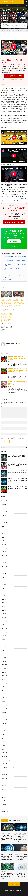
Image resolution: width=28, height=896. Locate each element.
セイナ (3, 756)
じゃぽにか (20, 25)
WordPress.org (5, 811)
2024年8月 (4, 573)
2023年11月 (4, 606)
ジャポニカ (9, 26)
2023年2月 (4, 639)
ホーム (2, 5)
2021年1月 (4, 730)
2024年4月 (4, 588)
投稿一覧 (19, 343)
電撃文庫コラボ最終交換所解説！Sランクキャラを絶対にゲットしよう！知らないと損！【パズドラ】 (17, 358)
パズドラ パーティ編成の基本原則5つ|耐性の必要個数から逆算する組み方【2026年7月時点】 (20, 857)
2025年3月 (4, 548)
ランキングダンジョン (6, 767)
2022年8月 (4, 661)
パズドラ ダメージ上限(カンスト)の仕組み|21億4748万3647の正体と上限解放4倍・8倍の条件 (7, 857)
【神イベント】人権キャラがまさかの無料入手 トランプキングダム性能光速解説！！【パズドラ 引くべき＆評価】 (17, 464)
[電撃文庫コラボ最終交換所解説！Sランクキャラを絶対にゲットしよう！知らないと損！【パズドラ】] (4, 359)
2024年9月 (4, 570)
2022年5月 (4, 672)
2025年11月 (4, 518)
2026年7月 (4, 508)
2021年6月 (4, 712)
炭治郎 (3, 778)
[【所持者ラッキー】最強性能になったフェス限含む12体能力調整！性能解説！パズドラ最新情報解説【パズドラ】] (4, 371)
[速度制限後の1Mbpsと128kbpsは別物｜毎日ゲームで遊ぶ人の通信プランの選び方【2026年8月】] (4, 481)
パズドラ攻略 (15, 5)
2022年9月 (4, 657)
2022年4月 (4, 675)
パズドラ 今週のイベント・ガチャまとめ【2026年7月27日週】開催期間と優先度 (20, 839)
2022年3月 (4, 679)
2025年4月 (4, 544)
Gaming (4, 25)
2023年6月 (4, 624)
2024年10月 (4, 566)
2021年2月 (4, 726)
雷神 (3, 789)
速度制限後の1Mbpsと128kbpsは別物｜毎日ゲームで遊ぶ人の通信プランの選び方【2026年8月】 (17, 480)
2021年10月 (4, 697)
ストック (4, 752)
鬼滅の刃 (4, 792)
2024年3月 (4, 591)
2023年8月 (4, 617)
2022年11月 (4, 650)
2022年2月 (4, 683)
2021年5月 (4, 716)
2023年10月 (4, 610)
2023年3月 (4, 635)
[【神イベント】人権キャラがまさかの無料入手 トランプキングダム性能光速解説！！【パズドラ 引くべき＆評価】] (4, 465)
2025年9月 (4, 526)
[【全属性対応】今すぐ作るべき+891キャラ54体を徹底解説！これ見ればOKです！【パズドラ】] (4, 489)
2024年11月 (4, 562)
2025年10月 (4, 522)
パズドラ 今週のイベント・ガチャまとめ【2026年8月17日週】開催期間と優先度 (7, 837)
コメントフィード (6, 807)
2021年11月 (4, 694)
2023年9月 (4, 613)
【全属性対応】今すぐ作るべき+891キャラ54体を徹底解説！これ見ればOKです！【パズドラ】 (17, 488)
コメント (2, 406)
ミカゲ (3, 763)
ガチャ (21, 5)
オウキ (3, 741)
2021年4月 (4, 719)
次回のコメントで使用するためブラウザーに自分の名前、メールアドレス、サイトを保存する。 (14, 438)
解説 (17, 26)
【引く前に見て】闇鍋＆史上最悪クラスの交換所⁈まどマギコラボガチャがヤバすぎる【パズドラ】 (17, 383)
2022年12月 (4, 646)
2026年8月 (4, 504)
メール (3, 425)
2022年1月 (4, 686)
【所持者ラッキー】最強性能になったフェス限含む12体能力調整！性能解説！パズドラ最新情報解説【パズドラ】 (17, 370)
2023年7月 (4, 621)
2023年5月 (4, 628)
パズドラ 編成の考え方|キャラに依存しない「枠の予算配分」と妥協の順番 (20, 874)
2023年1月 (4, 643)
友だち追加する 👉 (14, 241)
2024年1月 (4, 599)
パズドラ (10, 24)
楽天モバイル (5, 774)
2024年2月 (4, 595)
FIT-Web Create (16, 891)
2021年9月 (4, 701)
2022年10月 (4, 654)
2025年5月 (4, 540)
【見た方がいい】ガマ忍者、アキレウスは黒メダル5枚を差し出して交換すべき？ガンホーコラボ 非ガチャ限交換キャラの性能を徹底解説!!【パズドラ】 (18, 302)
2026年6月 (4, 511)
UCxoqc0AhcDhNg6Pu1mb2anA (12, 25)
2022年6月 (4, 668)
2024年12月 (4, 559)
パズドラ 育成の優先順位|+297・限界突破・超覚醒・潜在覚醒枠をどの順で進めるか (7, 875)
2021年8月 (4, 705)
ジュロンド (4, 749)
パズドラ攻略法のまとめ (18, 890)
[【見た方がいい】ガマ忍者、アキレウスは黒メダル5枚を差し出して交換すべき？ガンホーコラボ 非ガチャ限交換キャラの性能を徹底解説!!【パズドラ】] (18, 294)
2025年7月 (4, 533)
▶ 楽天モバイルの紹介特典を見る (14, 222)
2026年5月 (4, 515)
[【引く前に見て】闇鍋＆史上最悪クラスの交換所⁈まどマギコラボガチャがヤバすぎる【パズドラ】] (4, 384)
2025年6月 (4, 537)
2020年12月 (4, 734)
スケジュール (9, 833)
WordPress (13, 893)
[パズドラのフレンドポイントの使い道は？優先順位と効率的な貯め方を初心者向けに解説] (4, 473)
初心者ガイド (8, 5)
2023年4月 (4, 632)
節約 (3, 785)
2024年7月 (4, 577)
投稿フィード (5, 804)
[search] (26, 447)
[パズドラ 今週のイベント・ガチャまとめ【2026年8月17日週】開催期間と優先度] (4, 457)
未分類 (3, 771)
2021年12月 (4, 690)
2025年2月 (4, 551)
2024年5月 (4, 584)
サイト (2, 431)
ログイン (4, 800)
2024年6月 (4, 581)
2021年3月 (4, 723)
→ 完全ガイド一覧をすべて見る (8, 279)
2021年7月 (4, 708)
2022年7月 (4, 664)
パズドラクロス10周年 (21, 834)
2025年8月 (4, 529)
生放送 (3, 782)
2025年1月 (4, 555)
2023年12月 (4, 602)
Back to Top (14, 884)
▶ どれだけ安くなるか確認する (14, 76)
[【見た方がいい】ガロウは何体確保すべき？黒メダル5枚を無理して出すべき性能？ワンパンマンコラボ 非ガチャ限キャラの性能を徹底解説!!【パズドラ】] (7, 323)
